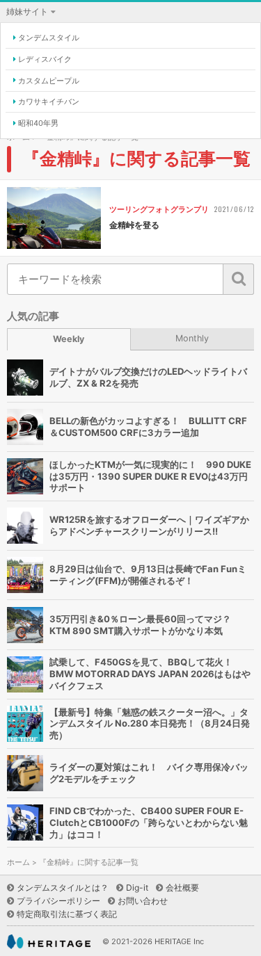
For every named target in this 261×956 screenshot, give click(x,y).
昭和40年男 (38, 123)
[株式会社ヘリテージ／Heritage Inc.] (48, 941)
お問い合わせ (143, 901)
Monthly (192, 338)
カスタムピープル (48, 81)
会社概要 (182, 887)
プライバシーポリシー (58, 901)
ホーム (18, 862)
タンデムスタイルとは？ (63, 887)
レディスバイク (45, 59)
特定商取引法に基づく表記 (67, 914)
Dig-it (137, 887)
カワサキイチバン (48, 101)
